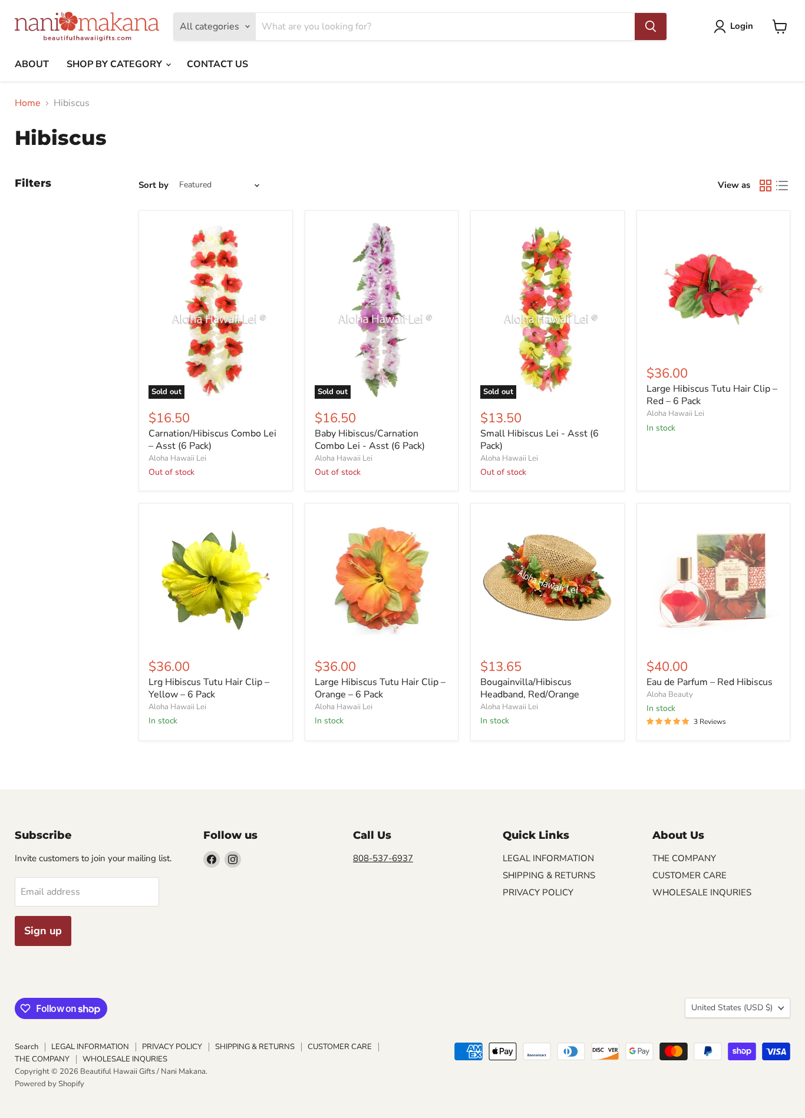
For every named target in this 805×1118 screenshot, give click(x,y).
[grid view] (765, 185)
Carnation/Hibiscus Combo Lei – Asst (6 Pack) (212, 439)
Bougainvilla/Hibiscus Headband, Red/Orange (529, 688)
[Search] (651, 26)
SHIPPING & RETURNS (549, 875)
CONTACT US (217, 64)
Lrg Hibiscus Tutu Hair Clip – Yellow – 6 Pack (209, 688)
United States (732, 1007)
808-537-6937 (383, 858)
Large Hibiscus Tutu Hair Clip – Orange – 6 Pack (380, 688)
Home (28, 103)
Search (26, 1046)
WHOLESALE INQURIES (701, 892)
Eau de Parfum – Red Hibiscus (709, 682)
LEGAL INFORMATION (548, 858)
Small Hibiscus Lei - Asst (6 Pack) (539, 439)
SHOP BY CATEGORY (115, 64)
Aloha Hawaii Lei (177, 458)
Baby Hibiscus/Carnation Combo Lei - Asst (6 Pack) (370, 439)
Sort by (153, 185)
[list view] (782, 185)
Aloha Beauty (669, 694)
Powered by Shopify (49, 1084)
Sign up (43, 931)
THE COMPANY (684, 858)
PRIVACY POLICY (538, 892)
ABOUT (32, 64)
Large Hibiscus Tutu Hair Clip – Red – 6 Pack (711, 395)
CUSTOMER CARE (689, 875)
